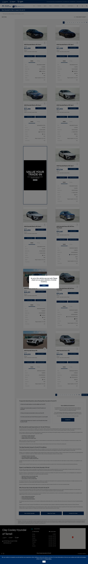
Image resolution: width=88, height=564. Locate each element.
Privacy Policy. (48, 559)
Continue (44, 285)
